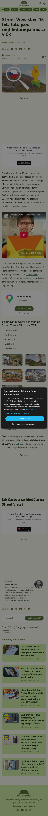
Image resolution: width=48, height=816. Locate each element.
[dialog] (24, 408)
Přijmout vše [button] (25, 419)
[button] (24, 413)
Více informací (31, 409)
